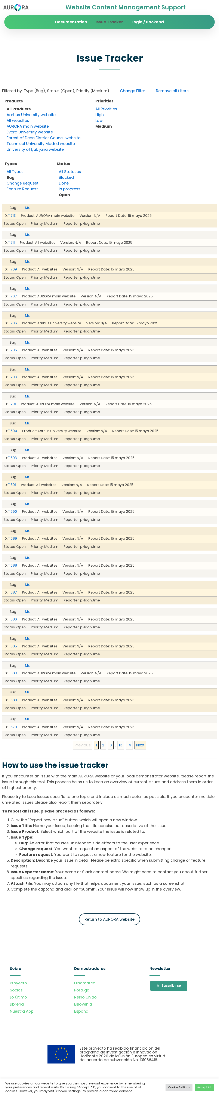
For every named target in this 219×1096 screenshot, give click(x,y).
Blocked (66, 177)
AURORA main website (28, 126)
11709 (12, 269)
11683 (12, 673)
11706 (12, 323)
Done (64, 183)
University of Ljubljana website (35, 149)
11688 (12, 565)
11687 (12, 592)
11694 (12, 430)
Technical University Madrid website (41, 143)
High (99, 114)
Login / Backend (148, 22)
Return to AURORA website (109, 919)
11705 (12, 350)
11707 (12, 296)
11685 (12, 646)
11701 (12, 404)
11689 (12, 538)
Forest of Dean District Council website (43, 137)
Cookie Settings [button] (179, 1087)
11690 (12, 511)
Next (140, 745)
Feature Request (22, 189)
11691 (12, 484)
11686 (12, 619)
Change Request (22, 183)
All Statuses (70, 171)
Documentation (71, 22)
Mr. (27, 207)
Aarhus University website (31, 114)
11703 (12, 377)
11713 (12, 215)
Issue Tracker (109, 22)
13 (120, 745)
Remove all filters (172, 90)
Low (99, 120)
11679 (12, 727)
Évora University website (30, 132)
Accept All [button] (204, 1087)
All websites (18, 120)
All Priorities (106, 109)
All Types (15, 171)
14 (129, 745)
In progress (69, 189)
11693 (12, 457)
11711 (11, 242)
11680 (12, 700)
